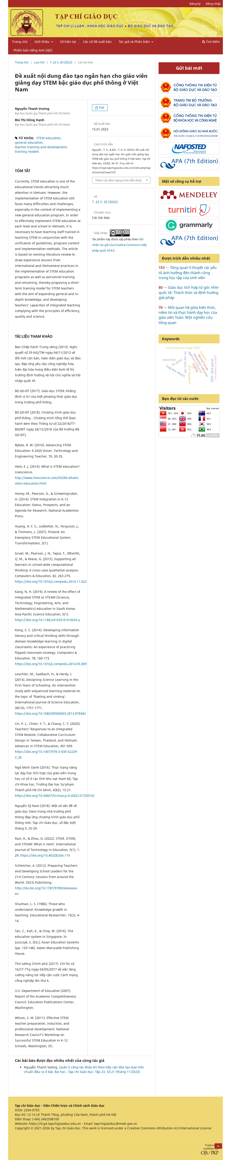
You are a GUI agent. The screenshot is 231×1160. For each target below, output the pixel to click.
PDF (101, 108)
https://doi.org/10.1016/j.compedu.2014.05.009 (51, 664)
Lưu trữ (39, 62)
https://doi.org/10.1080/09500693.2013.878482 (50, 713)
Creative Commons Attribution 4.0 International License (169, 1128)
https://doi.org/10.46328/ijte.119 (45, 855)
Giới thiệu (42, 41)
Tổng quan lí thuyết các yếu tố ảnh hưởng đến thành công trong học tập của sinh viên (188, 272)
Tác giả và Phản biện (135, 41)
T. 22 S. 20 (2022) (61, 62)
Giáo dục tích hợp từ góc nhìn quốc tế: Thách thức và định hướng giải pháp (189, 292)
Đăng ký (195, 4)
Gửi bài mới (189, 68)
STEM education (48, 138)
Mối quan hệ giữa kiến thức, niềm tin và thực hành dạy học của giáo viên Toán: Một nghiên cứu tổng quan (188, 315)
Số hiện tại (68, 41)
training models (27, 151)
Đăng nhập (213, 4)
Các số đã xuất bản (97, 41)
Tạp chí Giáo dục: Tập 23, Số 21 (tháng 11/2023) (104, 1072)
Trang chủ (20, 41)
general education (29, 142)
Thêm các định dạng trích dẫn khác (118, 180)
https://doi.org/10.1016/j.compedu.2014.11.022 (51, 581)
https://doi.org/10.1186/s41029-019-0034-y (47, 620)
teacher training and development (41, 147)
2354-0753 (31, 1110)
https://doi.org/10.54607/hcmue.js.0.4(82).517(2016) (54, 795)
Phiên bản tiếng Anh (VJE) (33, 50)
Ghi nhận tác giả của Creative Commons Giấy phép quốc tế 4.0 (119, 244)
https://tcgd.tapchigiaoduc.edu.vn (55, 1123)
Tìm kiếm (212, 41)
